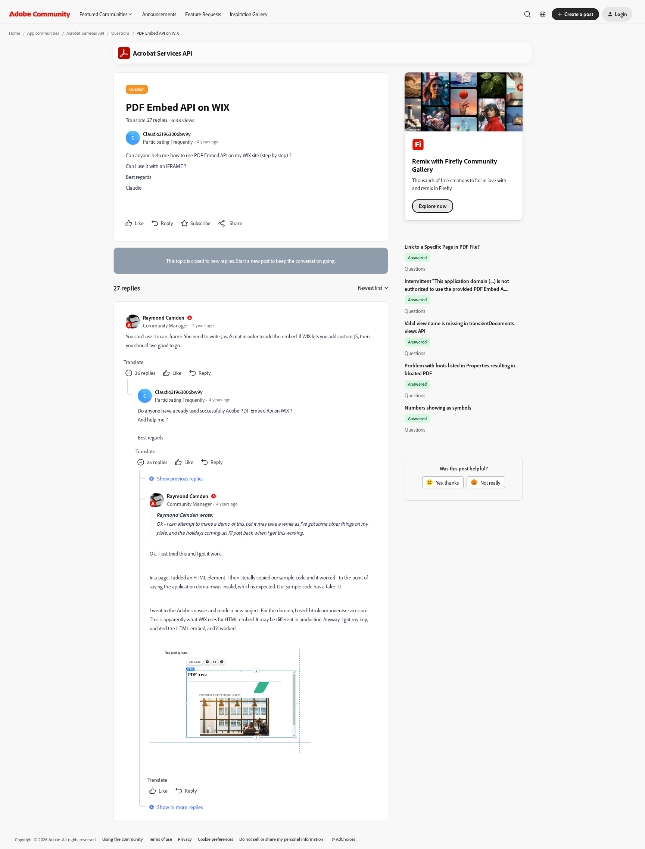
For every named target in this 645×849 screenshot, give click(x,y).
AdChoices (345, 839)
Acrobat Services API (85, 33)
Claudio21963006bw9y (167, 134)
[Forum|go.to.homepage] (40, 14)
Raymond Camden (163, 317)
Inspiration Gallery (248, 14)
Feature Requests (203, 14)
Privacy (185, 839)
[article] (250, 346)
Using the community (122, 839)
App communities (43, 33)
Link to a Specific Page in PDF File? (442, 246)
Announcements (159, 14)
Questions (120, 33)
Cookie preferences (215, 839)
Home (14, 33)
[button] (575, 14)
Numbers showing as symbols (438, 407)
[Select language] (543, 14)
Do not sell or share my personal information (281, 839)
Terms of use (160, 839)
